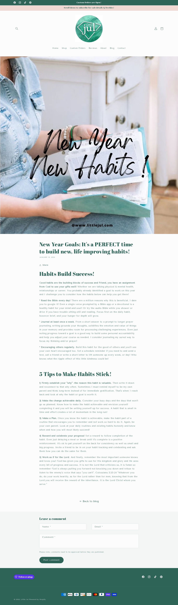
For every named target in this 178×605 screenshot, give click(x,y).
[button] (17, 29)
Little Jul (24, 599)
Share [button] (45, 265)
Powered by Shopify (37, 599)
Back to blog (91, 501)
